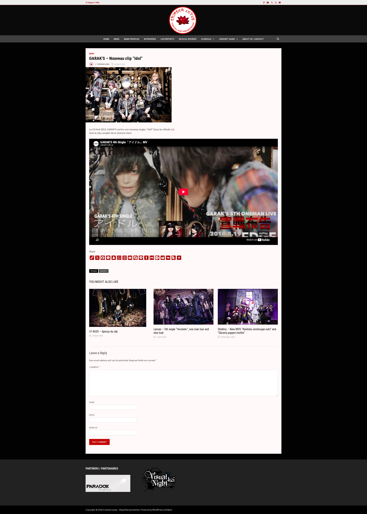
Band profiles (131, 38)
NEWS (116, 38)
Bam (169, 509)
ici (172, 129)
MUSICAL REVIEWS (188, 38)
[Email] (279, 2)
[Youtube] (268, 2)
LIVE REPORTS (167, 38)
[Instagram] (276, 2)
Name (91, 402)
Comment (94, 367)
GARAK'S (103, 271)
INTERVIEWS (150, 38)
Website (93, 427)
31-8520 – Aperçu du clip (103, 331)
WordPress (157, 509)
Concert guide (227, 38)
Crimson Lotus (103, 64)
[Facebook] (264, 2)
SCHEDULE (206, 38)
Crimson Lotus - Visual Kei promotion (121, 509)
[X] (272, 2)
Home (106, 38)
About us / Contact (253, 38)
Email (92, 415)
